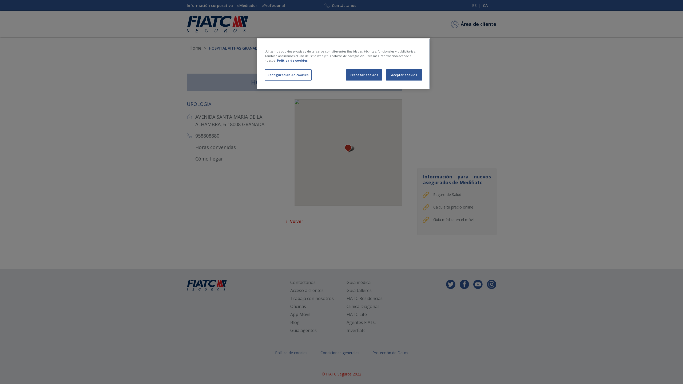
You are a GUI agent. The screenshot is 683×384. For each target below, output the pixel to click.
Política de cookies (292, 60)
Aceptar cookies (404, 75)
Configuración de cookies (288, 75)
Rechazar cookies (364, 75)
